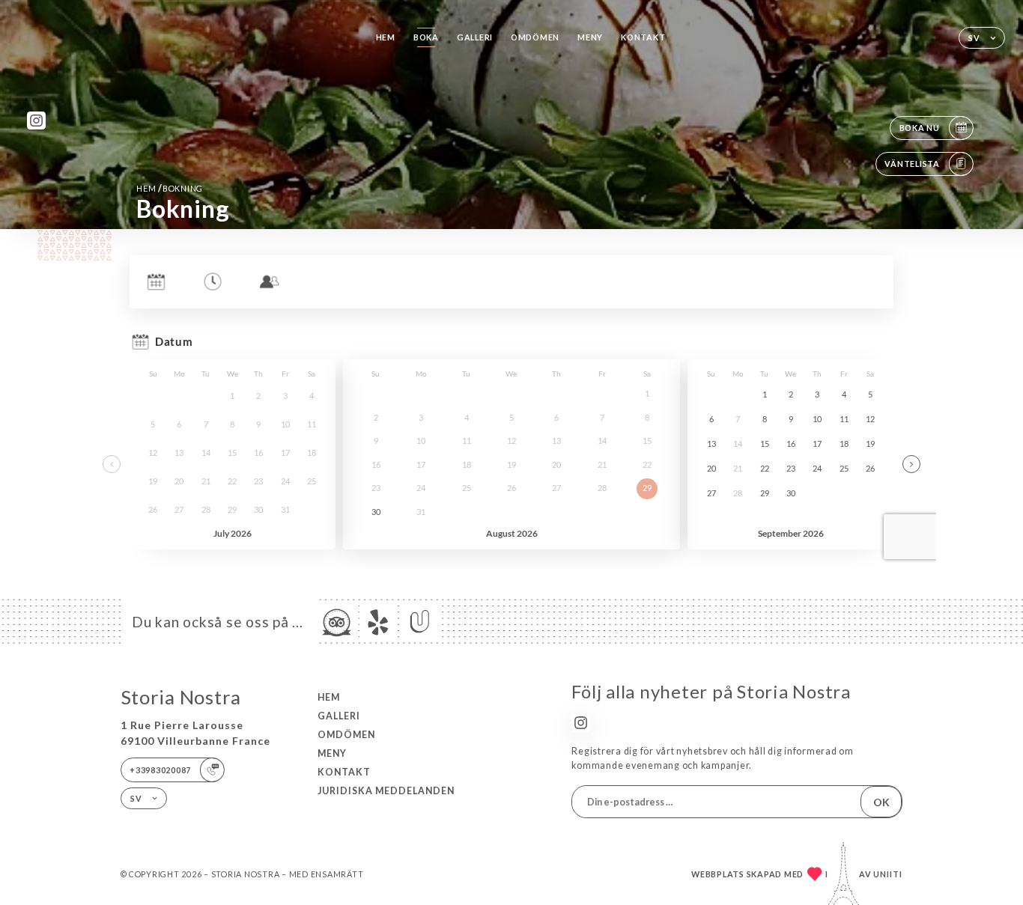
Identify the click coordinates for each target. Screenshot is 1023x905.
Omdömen (535, 37)
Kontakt (643, 37)
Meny (590, 37)
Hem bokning (169, 188)
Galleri (475, 37)
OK (881, 802)
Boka (426, 37)
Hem (385, 37)
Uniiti (887, 874)
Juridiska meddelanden (386, 790)
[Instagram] (36, 121)
